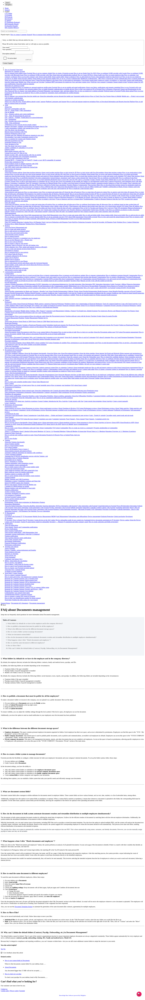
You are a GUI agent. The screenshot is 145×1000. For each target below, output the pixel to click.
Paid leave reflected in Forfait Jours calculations (51, 185)
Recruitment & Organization (13, 350)
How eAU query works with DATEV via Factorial (99, 288)
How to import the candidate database (112, 357)
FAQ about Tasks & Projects (14, 254)
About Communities (46, 428)
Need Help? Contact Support (14, 573)
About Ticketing (10, 548)
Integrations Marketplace (12, 504)
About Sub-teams (105, 378)
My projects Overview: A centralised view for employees (22, 238)
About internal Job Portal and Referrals (107, 353)
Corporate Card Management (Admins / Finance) (61, 311)
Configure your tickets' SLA (13, 559)
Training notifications (11, 536)
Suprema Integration (49, 506)
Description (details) (8, 53)
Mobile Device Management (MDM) (44, 516)
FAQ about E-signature (103, 337)
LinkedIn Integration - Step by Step (128, 509)
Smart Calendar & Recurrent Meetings (31, 431)
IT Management (10, 513)
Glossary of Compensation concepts (86, 279)
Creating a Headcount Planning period (34, 325)
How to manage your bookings (61, 385)
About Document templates (13, 343)
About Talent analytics (122, 408)
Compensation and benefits (13, 272)
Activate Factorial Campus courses (15, 497)
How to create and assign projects (15, 229)
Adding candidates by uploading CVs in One (19, 148)
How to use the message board (63, 355)
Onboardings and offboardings (77, 516)
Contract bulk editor (88, 369)
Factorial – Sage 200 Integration (15, 286)
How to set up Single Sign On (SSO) (85, 73)
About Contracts (10, 367)
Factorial (22, 991)
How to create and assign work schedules (110, 176)
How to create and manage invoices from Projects (20, 249)
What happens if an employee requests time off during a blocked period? (46, 194)
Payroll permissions (76, 392)
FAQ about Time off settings (130, 206)
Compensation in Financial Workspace (90, 304)
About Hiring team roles (42, 362)
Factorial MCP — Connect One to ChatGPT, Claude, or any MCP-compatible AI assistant (33, 160)
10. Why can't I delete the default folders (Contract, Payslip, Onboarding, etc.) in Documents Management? (41, 648)
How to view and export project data (16, 233)
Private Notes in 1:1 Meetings (96, 431)
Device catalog (124, 520)
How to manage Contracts (23, 367)
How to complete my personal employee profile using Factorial (37, 87)
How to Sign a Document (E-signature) (17, 337)
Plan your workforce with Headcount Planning (43, 307)
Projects (7, 226)
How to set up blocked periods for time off (83, 194)
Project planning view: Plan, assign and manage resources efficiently (26, 247)
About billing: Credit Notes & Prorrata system (19, 564)
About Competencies (30, 415)
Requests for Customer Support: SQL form (18, 585)
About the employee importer (25, 84)
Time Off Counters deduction (14, 222)
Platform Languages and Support (56, 101)
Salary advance (9, 296)
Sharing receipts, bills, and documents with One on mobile (23, 155)
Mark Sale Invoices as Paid (55, 321)
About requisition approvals (133, 357)
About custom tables (58, 77)
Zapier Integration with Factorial (39, 507)
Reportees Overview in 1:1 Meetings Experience (121, 431)
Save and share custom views (81, 82)
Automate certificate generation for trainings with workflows (23, 453)
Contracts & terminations (12, 366)
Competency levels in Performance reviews (31, 410)
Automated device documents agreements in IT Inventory (102, 520)
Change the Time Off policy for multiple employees (64, 211)
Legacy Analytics (10, 403)
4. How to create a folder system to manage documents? (24, 632)
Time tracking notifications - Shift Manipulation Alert (21, 532)
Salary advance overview (12, 298)
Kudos (7, 437)
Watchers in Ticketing (11, 554)
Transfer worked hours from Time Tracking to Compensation (24, 279)
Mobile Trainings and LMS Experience (17, 479)
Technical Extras (47, 312)
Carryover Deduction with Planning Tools (58, 222)
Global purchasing (119, 516)
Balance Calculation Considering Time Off (18, 183)
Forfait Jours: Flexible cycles (100, 210)
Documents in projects (12, 250)
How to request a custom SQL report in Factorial (20, 596)
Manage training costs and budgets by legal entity (20, 488)
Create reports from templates (93, 401)
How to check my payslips (85, 332)
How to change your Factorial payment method (19, 568)
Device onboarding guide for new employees (70, 520)
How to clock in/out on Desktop (76, 174)
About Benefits (113, 291)
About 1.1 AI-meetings (12, 431)
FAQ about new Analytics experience (26, 401)
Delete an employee (23, 371)
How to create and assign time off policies (39, 204)
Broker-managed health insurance (106, 295)
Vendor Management (31, 318)
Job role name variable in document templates (32, 344)
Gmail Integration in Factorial (107, 506)
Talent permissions (38, 392)
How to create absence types (33, 192)
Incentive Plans (75, 281)
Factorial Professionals (133, 277)
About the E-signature (71, 337)
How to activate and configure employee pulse (19, 435)
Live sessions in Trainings (13, 495)
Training (7, 440)
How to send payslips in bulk (67, 332)
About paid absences (50, 195)
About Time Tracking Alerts (13, 539)
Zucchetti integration (75, 284)
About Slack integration (21, 507)
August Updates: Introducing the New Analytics (53, 401)
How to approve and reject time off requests (121, 192)
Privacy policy (14, 991)
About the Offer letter (107, 355)
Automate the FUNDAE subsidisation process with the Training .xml (26, 456)
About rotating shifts (107, 215)
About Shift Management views (52, 215)
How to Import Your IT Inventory (23, 520)
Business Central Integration (62, 509)
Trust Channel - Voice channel (75, 419)
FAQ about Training (11, 447)
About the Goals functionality (14, 415)
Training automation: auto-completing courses (19, 463)
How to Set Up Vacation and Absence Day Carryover (97, 208)
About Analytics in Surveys (102, 422)
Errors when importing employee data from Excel (106, 77)
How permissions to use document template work (82, 343)
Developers (129, 516)
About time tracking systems (113, 172)
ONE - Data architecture (12, 123)
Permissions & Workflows (13, 387)
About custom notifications (13, 396)
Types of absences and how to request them (69, 199)
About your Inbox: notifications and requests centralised (103, 87)
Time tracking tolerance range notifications (18, 538)
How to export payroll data (31, 275)
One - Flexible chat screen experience (16, 121)
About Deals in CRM (25, 321)
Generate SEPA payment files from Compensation (58, 279)
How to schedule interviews (93, 359)
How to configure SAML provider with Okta (38, 75)
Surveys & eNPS (10, 421)
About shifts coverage (90, 217)
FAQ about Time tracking (132, 176)
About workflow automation (63, 396)
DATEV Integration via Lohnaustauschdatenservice (52, 284)
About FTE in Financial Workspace (92, 305)
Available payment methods (13, 571)
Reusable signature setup (52, 339)
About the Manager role (65, 374)
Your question (6, 49)
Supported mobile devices (82, 96)
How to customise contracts (39, 369)
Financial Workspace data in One (15, 133)
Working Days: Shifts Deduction (15, 224)
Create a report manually (120, 401)
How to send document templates (108, 343)
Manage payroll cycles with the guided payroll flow (96, 281)
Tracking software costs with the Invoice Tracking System (83, 316)
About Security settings (25, 78)
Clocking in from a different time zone (45, 187)
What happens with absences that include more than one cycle (88, 206)
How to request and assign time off (53, 192)
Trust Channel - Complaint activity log (97, 419)
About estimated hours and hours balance (62, 176)
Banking (21, 318)
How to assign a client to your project (16, 243)
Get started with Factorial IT (13, 516)
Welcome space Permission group (87, 390)
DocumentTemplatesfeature (23, 907)
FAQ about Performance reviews (87, 408)
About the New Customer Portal (15, 570)
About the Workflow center (30, 396)
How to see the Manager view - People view (18, 240)
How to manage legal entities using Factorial (46, 34)
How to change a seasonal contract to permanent (110, 369)
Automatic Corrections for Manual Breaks (45, 183)
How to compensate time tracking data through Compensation (87, 277)
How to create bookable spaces (41, 385)
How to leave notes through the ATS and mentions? (21, 359)
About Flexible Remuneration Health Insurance (93, 291)
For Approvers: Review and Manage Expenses (112, 311)
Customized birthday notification (103, 396)
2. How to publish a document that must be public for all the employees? (30, 626)
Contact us (4, 989)
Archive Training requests (13, 492)
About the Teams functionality (28, 374)
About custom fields (45, 77)
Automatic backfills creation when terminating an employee (48, 371)
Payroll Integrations (11, 282)
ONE (6, 105)
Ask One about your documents (15, 130)
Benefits (7, 289)
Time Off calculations (121, 208)
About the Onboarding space (91, 357)
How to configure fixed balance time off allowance (92, 204)
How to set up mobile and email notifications (72, 87)
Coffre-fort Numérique (12, 346)
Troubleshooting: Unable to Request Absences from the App (102, 199)
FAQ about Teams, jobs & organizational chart (25, 376)
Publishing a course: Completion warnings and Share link (22, 481)
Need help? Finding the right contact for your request (21, 600)
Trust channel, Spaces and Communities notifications (21, 527)
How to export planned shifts (34, 217)
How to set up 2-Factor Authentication (68, 78)
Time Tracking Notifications (13, 531)
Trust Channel (9, 417)
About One (8, 107)
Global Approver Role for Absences (19, 197)
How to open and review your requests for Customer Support (24, 577)
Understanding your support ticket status (17, 593)
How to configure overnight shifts (107, 178)
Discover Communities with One (15, 109)
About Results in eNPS (127, 422)
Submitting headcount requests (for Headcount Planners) (64, 325)
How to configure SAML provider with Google (112, 73)
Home (7, 8)
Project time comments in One (14, 162)
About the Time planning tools (14, 215)
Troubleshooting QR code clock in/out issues (19, 187)
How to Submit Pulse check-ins (70, 435)
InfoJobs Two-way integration (40, 511)
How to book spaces (24, 385)
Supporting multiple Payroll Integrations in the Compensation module (46, 286)
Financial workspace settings (71, 305)
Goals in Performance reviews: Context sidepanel (98, 410)
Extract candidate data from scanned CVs (35, 364)
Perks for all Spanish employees (86, 295)
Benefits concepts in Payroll (127, 291)
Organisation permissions (24, 392)
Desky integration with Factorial (43, 509)
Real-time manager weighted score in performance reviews (64, 410)
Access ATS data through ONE (116, 362)
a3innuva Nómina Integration (14, 284)
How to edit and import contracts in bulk (104, 367)
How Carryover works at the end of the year (29, 210)
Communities (9, 426)
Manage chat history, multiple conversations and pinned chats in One (26, 126)
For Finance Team (133, 311)
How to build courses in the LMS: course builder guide (22, 467)
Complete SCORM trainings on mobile (17, 486)
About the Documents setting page (104, 332)
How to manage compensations (95, 275)
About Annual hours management (127, 367)
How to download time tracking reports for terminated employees (121, 185)
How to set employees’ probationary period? (106, 374)
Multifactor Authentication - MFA (91, 78)
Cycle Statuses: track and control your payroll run (51, 277)
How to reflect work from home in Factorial (71, 183)
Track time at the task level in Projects (16, 268)
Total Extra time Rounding (65, 187)
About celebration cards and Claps (28, 428)
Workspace (8, 302)
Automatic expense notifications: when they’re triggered (22, 534)
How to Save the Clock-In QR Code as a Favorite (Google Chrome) (79, 179)
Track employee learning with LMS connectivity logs (21, 470)
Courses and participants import (14, 468)
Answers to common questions (14, 100)
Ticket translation (10, 557)
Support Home (5, 603)
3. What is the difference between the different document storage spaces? (30, 629)
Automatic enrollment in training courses (17, 493)
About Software (10, 316)
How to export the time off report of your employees (113, 194)
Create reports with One (75, 401)
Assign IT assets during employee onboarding (35, 522)
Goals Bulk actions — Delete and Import (49, 415)
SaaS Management (62, 516)
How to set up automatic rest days (54, 217)
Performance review (11, 406)
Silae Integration (87, 284)
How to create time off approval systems (94, 192)
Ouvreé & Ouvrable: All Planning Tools (104, 222)
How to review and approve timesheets (107, 174)
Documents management (12, 330)
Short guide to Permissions (13, 390)
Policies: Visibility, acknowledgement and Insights (20, 550)
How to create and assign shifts (72, 215)
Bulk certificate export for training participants (19, 472)
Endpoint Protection (107, 516)
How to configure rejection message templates (116, 359)
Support (7, 10)
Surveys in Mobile (67, 424)
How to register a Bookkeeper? (116, 277)
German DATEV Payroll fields (125, 288)
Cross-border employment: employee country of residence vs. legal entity (103, 80)
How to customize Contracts (64, 367)
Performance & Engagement (13, 405)
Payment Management (12, 318)
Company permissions (51, 392)
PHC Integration (97, 284)
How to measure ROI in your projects (16, 252)
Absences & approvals (12, 190)
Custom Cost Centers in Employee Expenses (48, 305)
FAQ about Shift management (74, 217)
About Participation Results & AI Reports (47, 435)
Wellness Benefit (30, 293)
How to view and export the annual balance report (113, 217)
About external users (28, 390)
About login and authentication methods (64, 75)
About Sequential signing (36, 339)
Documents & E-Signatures (13, 328)
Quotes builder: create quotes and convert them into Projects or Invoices (27, 265)
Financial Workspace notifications (15, 543)
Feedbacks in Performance (122, 410)
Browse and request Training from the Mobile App (20, 484)
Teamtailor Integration (122, 507)
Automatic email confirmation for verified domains (63, 93)
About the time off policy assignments (68, 208)
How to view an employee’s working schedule (88, 91)
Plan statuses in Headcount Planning (55, 327)
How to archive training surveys (15, 499)
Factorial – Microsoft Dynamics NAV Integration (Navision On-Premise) (94, 509)
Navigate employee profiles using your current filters (54, 378)
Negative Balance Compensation (77, 185)
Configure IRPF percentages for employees (58, 82)
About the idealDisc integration (32, 506)
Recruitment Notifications (13, 541)
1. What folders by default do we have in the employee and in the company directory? (34, 623)
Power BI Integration (123, 506)
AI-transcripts (82, 431)
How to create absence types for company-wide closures (108, 195)
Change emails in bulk (120, 82)
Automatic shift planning (37, 218)
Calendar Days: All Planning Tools (34, 222)
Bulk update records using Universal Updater (86, 378)
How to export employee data (114, 75)
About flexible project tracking (14, 234)
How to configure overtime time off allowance (25, 206)
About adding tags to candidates (124, 355)
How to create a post (11, 428)
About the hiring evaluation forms (73, 359)
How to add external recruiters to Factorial (21, 355)
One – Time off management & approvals (18, 116)
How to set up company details (42, 73)
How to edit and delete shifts (91, 215)
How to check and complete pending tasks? (18, 382)
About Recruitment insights (64, 360)
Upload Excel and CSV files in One (16, 153)
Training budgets (10, 477)
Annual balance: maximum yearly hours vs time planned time (69, 178)
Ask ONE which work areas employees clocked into (21, 167)
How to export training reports (14, 445)
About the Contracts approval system (43, 367)
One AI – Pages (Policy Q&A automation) (18, 110)
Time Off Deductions (11, 220)
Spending (8, 309)
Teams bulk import (67, 376)
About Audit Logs (99, 75)
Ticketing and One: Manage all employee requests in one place (24, 135)
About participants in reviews (49, 408)
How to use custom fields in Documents (45, 332)
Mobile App (8, 94)
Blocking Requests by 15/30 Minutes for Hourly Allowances (79, 197)
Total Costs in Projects (12, 257)
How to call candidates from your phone (43, 360)
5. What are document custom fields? (18, 634)
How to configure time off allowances (64, 204)
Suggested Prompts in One (13, 142)
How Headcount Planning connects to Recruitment (28, 327)
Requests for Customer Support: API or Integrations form (22, 582)
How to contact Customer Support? (21, 34)
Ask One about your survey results (15, 146)
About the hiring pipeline (87, 353)
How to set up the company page (28, 77)
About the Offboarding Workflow (82, 396)
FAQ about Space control (79, 385)
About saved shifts (119, 215)
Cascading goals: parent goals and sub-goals (119, 415)
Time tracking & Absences (13, 169)
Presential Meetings (60, 431)
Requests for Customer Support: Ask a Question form (21, 578)
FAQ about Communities (60, 428)
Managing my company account (15, 71)
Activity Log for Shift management (80, 218)
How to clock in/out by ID (68, 172)
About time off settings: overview (15, 204)
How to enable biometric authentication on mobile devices (56, 89)
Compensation (9, 273)
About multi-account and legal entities (44, 78)
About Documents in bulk (24, 332)
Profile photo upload (127, 91)
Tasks (6, 380)
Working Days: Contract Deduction (128, 222)
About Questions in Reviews (67, 408)
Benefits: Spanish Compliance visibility (63, 295)
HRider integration (77, 507)
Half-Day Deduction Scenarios (81, 222)
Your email (5, 47)
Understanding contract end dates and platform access (65, 369)
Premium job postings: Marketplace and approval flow (89, 362)
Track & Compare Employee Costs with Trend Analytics (120, 304)
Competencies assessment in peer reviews (76, 415)
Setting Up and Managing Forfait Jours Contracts (98, 181)
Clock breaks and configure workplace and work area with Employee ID (45, 188)
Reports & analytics (11, 399)
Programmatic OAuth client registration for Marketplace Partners (25, 502)
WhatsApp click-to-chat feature (38, 357)
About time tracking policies (13, 172)
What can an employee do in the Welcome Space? (20, 80)
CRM (6, 320)
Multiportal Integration (27, 362)
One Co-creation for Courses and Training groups (20, 139)
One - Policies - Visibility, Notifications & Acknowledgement (24, 117)
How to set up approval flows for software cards (30, 316)
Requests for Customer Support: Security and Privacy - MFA (24, 589)
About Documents (10, 332)
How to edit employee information (70, 80)
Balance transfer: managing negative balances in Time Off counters (106, 183)
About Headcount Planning (13, 325)
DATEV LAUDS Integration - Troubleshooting (68, 288)
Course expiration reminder (13, 454)
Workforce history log (71, 304)
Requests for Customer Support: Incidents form (19, 584)
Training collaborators (11, 490)
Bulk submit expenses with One (15, 151)
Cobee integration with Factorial (87, 506)
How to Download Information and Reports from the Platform (115, 101)
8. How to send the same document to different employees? (25, 643)
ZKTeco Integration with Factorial (66, 506)
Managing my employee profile (14, 85)
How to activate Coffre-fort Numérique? (17, 348)
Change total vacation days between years (57, 210)
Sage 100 (50, 288)
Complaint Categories (59, 419)
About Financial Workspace (25, 304)
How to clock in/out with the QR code (54, 174)
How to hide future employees (82, 374)
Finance (7, 300)
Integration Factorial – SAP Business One (18, 511)
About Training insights (12, 444)
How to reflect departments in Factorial (116, 376)
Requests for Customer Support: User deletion (19, 591)
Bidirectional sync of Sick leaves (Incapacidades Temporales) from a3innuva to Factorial (96, 286)
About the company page (74, 357)
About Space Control (11, 385)
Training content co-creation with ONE (17, 474)
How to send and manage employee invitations (81, 101)
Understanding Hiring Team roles (50, 376)
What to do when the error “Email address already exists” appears (25, 101)
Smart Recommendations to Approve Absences (45, 197)
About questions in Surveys (67, 422)
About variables (40, 343)
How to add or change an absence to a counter (113, 197)
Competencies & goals (12, 413)
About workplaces (70, 77)
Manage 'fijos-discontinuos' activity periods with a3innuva (29, 288)
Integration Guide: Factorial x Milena (114, 284)
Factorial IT (8, 515)
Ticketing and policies (11, 546)
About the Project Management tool (16, 227)
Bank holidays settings (135, 197)
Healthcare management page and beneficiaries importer (33, 295)
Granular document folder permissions (65, 390)
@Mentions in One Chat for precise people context (20, 124)
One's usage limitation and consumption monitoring (21, 156)
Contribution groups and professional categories (88, 376)
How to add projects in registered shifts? (17, 231)
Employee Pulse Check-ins (13, 433)
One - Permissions (10, 119)
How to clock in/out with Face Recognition (90, 172)
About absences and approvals (14, 192)
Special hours (93, 178)
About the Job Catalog (12, 374)
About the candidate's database (14, 353)
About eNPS (116, 422)
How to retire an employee (39, 93)
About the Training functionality (15, 442)
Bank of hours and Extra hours (23, 179)
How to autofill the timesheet (25, 178)
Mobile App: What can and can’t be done (31, 82)
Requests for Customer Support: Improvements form (21, 580)
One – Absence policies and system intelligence (19, 114)
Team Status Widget (107, 179)
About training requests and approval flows (18, 451)
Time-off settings (10, 203)
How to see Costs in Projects (14, 242)
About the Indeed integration (14, 506)
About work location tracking (50, 172)
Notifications (9, 523)
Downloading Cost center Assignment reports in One (21, 137)
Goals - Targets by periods (97, 415)
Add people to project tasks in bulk (15, 270)
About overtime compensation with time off (22, 185)
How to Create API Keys (85, 75)
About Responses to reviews (30, 408)
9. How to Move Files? (13, 645)
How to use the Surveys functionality (16, 422)
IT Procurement (27, 516)
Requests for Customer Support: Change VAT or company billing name (27, 587)
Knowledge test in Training (13, 460)
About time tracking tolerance (32, 172)
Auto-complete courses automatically (16, 465)
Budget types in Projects (12, 259)
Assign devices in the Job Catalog (44, 520)
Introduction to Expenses (12, 311)
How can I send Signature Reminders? (123, 337)
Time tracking (9, 171)
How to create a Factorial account (62, 73)
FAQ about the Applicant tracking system (50, 359)
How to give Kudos (11, 438)
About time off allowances (13, 195)
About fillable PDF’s (28, 343)
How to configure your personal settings (25, 89)
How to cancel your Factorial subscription (18, 566)
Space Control (9, 383)
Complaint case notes (45, 419)
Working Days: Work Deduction (35, 224)
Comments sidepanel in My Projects (16, 256)
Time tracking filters (94, 185)
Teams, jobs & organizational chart (15, 373)
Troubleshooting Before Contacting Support (18, 594)
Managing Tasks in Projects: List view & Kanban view (22, 245)
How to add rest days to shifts (135, 215)
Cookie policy (5, 991)
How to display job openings (57, 357)
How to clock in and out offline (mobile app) (88, 187)
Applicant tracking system (13, 351)
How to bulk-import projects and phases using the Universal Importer (26, 263)
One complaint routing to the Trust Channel (18, 165)
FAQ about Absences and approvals (33, 195)
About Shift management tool (33, 215)
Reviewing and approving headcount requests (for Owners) (100, 325)
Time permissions (10, 392)
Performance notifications (13, 545)
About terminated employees (82, 367)
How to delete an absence (13, 199)
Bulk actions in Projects (12, 266)
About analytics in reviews (13, 408)
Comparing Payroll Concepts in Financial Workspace (119, 305)
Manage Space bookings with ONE (16, 132)
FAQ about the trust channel (29, 419)
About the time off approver (73, 192)
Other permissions (63, 392)
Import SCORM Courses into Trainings (17, 483)
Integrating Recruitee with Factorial (22, 509)
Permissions (8, 389)
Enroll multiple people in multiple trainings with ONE (21, 163)
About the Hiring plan (54, 353)
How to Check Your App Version (100, 96)
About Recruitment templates (70, 353)
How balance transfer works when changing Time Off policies (99, 211)
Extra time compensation (42, 178)
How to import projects (12, 236)
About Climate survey (35, 422)
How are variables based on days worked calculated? (53, 281)
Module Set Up (43, 318)
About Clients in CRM (39, 321)
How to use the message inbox (44, 355)
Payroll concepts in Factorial (13, 275)
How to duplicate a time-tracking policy (81, 188)
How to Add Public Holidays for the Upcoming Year (74, 195)
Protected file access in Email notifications (52, 334)
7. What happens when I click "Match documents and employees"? (28, 640)
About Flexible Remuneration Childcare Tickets (63, 291)
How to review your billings (13, 562)
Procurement (9, 314)
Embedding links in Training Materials (17, 458)
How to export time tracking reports (86, 176)
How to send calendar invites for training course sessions (22, 476)
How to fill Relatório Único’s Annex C (17, 449)
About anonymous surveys (50, 422)
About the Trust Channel (12, 419)
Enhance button (9, 149)
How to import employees (136, 78)
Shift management (10, 213)
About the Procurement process (55, 316)
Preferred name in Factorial (112, 91)
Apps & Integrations (11, 500)
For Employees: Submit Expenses (87, 311)
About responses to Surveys (85, 422)
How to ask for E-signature (87, 337)
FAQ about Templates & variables (56, 343)
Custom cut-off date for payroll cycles (25, 281)
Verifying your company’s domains (102, 82)
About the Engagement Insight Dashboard (30, 424)
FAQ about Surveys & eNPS (52, 424)
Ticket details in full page (12, 552)
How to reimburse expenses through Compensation (122, 275)
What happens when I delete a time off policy (55, 206)
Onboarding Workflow (46, 396)
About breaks (91, 174)
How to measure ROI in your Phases (16, 261)
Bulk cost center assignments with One (17, 158)
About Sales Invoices (11, 321)
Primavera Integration (133, 284)
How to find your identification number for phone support (23, 598)
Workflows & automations (13, 394)
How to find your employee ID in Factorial (88, 89)
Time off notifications (11, 525)
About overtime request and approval (37, 176)
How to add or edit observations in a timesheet (30, 181)
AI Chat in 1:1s (48, 431)
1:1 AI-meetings (10, 429)
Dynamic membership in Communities (105, 428)
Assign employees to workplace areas (26, 378)
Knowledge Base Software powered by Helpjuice (72, 995)
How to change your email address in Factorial (29, 91)
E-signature (8, 335)
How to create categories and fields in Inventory (103, 522)
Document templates (11, 341)
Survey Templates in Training (14, 461)
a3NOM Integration (29, 284)
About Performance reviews (106, 408)
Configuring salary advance (29, 298)
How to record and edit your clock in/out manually (26, 174)
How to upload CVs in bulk (82, 360)
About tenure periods (114, 206)
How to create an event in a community (81, 428)
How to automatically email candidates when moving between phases (112, 360)
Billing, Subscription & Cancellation (16, 561)
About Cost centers (11, 304)
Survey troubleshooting (80, 424)
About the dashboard (11, 87)
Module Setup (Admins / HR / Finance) (33, 311)
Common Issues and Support (14, 312)
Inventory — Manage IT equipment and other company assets (69, 522)
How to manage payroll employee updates (72, 275)
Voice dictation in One (12, 144)
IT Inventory (9, 518)
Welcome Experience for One (14, 140)
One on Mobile (9, 112)
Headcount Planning (11, 323)
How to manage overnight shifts (15, 217)
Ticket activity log (10, 555)
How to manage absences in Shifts (19, 218)
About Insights (9, 401)
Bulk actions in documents (30, 334)
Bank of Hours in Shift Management (57, 218)
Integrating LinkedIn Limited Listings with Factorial (99, 507)
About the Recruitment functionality (35, 353)
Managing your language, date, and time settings (59, 91)
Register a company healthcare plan (46, 293)
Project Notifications (11, 529)
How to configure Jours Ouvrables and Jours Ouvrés (39, 208)
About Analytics (107, 401)
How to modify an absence (29, 199)
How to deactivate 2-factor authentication (115, 78)
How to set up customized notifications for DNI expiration (55, 398)
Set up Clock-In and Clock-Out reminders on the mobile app (64, 181)
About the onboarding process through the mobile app (56, 96)
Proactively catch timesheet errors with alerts (128, 181)
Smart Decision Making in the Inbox (47, 80)
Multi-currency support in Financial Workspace (49, 304)
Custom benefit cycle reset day (67, 293)
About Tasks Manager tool (40, 382)
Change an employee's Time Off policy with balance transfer (29, 211)
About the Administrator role (44, 390)
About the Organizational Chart (48, 374)
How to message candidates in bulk (61, 362)
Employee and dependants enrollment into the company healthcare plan (99, 293)
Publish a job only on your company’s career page (93, 364)
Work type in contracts (74, 371)
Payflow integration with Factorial (60, 507)
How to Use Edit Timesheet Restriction (45, 179)
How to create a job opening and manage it (86, 355)
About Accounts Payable (109, 316)
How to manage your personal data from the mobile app (22, 96)
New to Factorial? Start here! (14, 70)
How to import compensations (49, 275)
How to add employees (83, 77)
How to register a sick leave (47, 199)
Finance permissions (88, 392)
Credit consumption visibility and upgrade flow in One (22, 128)
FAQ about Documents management (127, 332)
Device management (94, 516)
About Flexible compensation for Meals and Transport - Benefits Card (26, 291)
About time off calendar (136, 194)
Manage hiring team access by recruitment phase (63, 364)
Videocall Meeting (72, 431)
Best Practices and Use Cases (32, 312)
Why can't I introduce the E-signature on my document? (47, 337)
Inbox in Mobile (116, 96)
